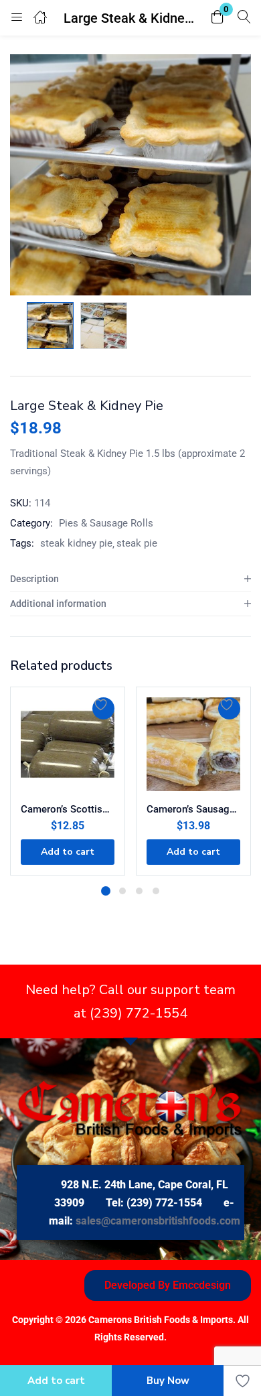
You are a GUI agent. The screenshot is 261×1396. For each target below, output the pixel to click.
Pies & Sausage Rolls (106, 523)
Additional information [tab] (58, 603)
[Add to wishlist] (103, 708)
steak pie (136, 543)
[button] (217, 17)
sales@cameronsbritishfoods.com (158, 1220)
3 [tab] (139, 891)
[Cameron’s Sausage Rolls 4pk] (193, 744)
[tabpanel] (67, 781)
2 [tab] (122, 891)
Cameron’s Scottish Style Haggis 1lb (67, 809)
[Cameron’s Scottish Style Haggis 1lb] (67, 744)
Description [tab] (34, 578)
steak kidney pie (76, 543)
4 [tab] (156, 891)
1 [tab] (105, 891)
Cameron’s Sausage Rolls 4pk (193, 809)
